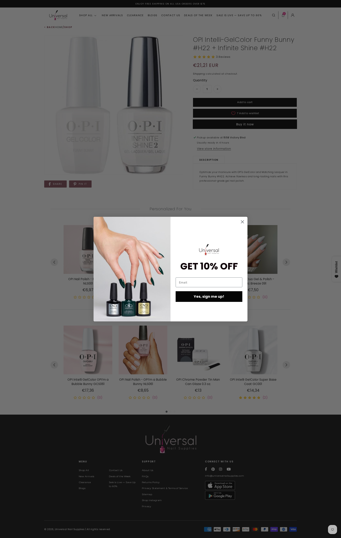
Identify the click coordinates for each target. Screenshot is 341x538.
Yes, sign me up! (209, 296)
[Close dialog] (242, 221)
